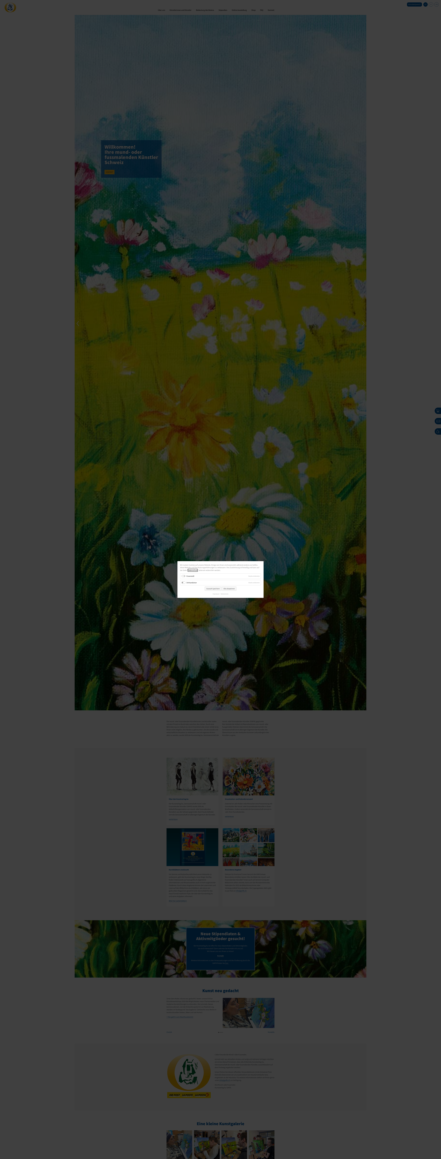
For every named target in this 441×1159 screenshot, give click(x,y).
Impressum (216, 594)
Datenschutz (193, 570)
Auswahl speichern (213, 589)
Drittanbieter (192, 582)
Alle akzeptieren (229, 589)
